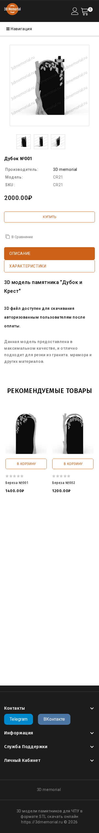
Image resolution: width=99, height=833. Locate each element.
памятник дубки (19, 602)
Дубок (20, 635)
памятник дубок (53, 602)
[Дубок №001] (49, 85)
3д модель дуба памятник (61, 607)
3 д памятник (66, 530)
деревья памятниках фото (48, 662)
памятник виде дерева (63, 629)
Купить (49, 217)
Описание (20, 253)
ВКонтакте (54, 719)
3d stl (63, 536)
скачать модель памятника (50, 596)
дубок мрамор (71, 613)
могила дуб (44, 613)
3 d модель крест (40, 519)
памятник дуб (17, 613)
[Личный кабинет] (75, 11)
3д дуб (26, 618)
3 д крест (68, 519)
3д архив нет (39, 569)
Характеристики (27, 266)
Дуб (8, 635)
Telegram (19, 719)
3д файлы (58, 514)
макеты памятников (23, 580)
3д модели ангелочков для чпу (60, 574)
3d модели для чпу (27, 514)
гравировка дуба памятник (30, 640)
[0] (84, 11)
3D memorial (65, 169)
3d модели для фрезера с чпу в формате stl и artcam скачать (45, 547)
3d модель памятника (49, 563)
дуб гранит (32, 651)
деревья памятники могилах (44, 624)
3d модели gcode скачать (53, 541)
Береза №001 (17, 483)
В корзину (26, 464)
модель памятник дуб (43, 585)
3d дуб (41, 618)
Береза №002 (63, 483)
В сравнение (22, 237)
